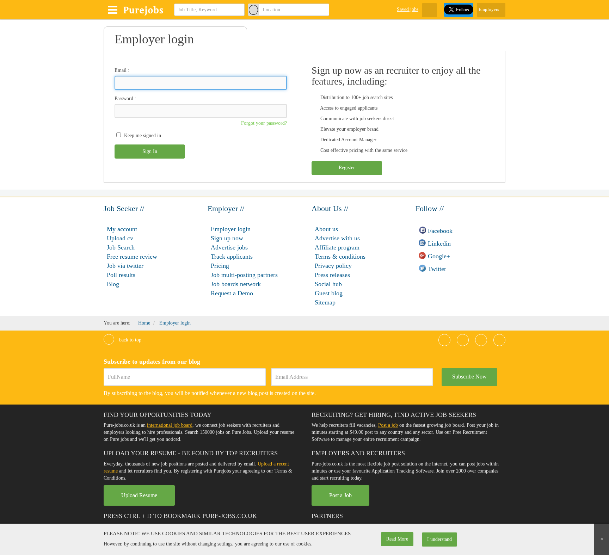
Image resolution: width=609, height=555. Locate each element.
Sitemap (325, 302)
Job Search (121, 247)
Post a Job (340, 495)
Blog (113, 284)
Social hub (328, 284)
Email (121, 70)
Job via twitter (125, 265)
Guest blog (329, 293)
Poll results (121, 274)
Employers (489, 9)
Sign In (149, 151)
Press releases (332, 274)
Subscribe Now (469, 377)
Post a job (388, 425)
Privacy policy (333, 265)
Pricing (220, 265)
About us (326, 229)
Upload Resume (139, 495)
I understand (439, 539)
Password (124, 98)
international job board (169, 425)
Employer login (231, 229)
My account (122, 229)
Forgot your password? (264, 123)
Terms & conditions (340, 256)
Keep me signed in (142, 135)
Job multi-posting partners (244, 274)
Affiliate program (337, 247)
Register (347, 167)
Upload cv (120, 238)
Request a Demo (232, 293)
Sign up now (227, 238)
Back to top (129, 340)
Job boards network (236, 284)
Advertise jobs (229, 247)
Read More (397, 539)
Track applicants (232, 256)
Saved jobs (407, 9)
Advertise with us (337, 238)
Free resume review (132, 256)
